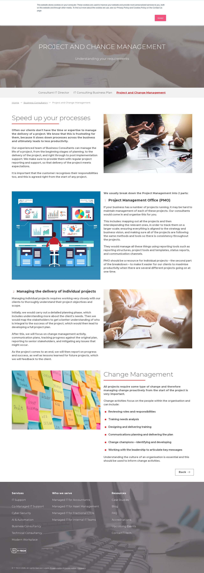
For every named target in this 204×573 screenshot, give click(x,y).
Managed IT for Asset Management (75, 506)
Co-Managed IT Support (28, 506)
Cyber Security (21, 513)
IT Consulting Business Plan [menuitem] (92, 92)
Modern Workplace (25, 539)
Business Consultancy (36, 102)
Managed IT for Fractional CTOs (73, 513)
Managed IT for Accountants (71, 499)
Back (182, 472)
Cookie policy (70, 568)
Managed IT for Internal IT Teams (74, 519)
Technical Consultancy (27, 533)
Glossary (82, 568)
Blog (115, 506)
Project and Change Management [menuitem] (141, 92)
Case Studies (120, 499)
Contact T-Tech (121, 533)
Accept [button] (160, 18)
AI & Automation (23, 519)
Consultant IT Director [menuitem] (53, 92)
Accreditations (121, 519)
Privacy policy (56, 568)
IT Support (19, 499)
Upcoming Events (124, 526)
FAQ (114, 513)
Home (15, 102)
